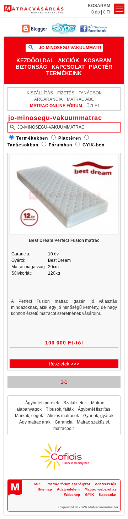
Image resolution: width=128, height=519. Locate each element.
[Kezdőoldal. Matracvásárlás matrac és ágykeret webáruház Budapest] (34, 9)
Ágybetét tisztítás (94, 409)
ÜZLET (93, 105)
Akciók (68, 60)
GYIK (89, 495)
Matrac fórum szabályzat (69, 484)
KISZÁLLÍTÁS (40, 92)
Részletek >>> (64, 364)
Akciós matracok (63, 415)
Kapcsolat (68, 67)
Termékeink (64, 73)
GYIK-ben (93, 144)
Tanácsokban (22, 144)
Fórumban (60, 144)
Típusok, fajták (60, 409)
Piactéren (69, 138)
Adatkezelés (105, 484)
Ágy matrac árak (34, 422)
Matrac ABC (80, 99)
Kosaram (98, 60)
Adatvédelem (68, 489)
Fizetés (65, 92)
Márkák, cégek (29, 415)
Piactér (100, 67)
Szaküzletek (75, 402)
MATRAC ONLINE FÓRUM (56, 105)
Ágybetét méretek (42, 402)
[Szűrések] (119, 9)
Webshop (72, 495)
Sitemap (45, 489)
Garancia (64, 422)
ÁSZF (38, 484)
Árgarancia (48, 99)
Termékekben (32, 138)
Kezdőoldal (35, 60)
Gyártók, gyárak (98, 415)
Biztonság (31, 67)
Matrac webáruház (100, 489)
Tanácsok (90, 92)
